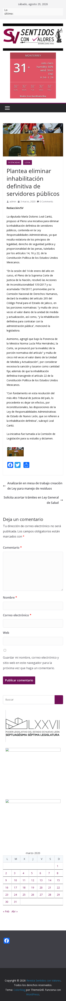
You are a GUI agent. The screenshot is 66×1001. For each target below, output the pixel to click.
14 (49, 880)
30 (6, 901)
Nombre (10, 597)
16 (6, 887)
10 (15, 880)
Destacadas (14, 162)
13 (41, 880)
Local (27, 162)
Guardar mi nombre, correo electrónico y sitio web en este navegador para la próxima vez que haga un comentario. (31, 662)
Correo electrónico (17, 615)
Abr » (15, 911)
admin (13, 201)
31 (15, 901)
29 (58, 894)
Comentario (12, 548)
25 (24, 894)
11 (24, 880)
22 (58, 887)
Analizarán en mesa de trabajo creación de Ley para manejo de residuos (34, 485)
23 (6, 894)
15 (58, 880)
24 (15, 894)
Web (6, 633)
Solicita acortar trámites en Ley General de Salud (31, 500)
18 (24, 887)
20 (41, 887)
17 (15, 887)
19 (32, 887)
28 (49, 894)
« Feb (6, 911)
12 (32, 880)
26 (32, 894)
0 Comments (46, 201)
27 (41, 894)
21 (49, 887)
